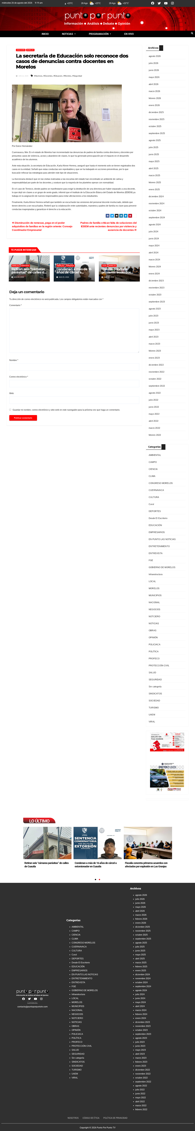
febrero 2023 (155, 351)
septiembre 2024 (157, 217)
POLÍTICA (154, 651)
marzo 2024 (154, 259)
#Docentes (47, 76)
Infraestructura (155, 574)
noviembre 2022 (156, 372)
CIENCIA (153, 469)
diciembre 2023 (156, 281)
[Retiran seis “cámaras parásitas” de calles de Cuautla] (97, 843)
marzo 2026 (154, 91)
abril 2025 (153, 168)
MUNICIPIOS (25, 265)
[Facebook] (152, 3)
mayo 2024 (154, 245)
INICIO (45, 33)
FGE (151, 560)
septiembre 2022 (157, 386)
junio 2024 (154, 238)
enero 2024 (154, 274)
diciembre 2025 (156, 112)
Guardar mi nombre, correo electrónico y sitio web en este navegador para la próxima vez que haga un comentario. (66, 410)
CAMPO (153, 462)
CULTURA (154, 497)
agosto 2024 (155, 224)
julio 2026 (153, 63)
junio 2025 (154, 154)
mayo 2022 (154, 414)
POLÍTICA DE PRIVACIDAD (115, 1118)
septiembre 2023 (157, 302)
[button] (68, 34)
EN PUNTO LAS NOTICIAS (162, 539)
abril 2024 (153, 252)
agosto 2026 (155, 56)
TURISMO (154, 708)
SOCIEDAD (154, 701)
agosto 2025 (155, 140)
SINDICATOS (155, 693)
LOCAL (104, 265)
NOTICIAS (67, 33)
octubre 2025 (155, 126)
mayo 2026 (154, 77)
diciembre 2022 (156, 365)
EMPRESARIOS (157, 532)
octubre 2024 (155, 210)
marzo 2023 (154, 344)
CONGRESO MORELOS (161, 483)
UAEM (152, 715)
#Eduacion (57, 76)
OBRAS (152, 630)
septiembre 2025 (157, 133)
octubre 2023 (155, 295)
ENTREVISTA (155, 553)
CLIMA (152, 476)
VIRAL (152, 722)
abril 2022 (153, 421)
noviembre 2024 (156, 203)
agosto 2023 (155, 309)
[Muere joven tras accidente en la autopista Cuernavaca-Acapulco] (47, 843)
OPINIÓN (153, 637)
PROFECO (154, 658)
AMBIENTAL (155, 455)
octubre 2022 (155, 379)
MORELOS (30, 50)
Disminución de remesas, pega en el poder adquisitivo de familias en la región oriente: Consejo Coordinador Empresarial (42, 226)
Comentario (15, 305)
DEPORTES (155, 511)
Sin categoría (155, 686)
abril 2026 (153, 84)
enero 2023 (154, 358)
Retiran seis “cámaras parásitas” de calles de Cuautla (28, 272)
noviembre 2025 (156, 119)
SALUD (152, 672)
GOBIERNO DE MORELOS (162, 567)
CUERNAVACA (156, 490)
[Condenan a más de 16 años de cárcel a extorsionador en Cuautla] (148, 843)
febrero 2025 (155, 182)
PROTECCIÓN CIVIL (159, 665)
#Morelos (67, 76)
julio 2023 (153, 316)
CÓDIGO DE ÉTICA (91, 1118)
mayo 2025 (154, 161)
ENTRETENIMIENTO (159, 546)
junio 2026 (154, 70)
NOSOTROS (73, 1118)
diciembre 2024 (156, 196)
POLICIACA (154, 644)
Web (11, 393)
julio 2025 (153, 147)
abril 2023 (153, 337)
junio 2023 (154, 323)
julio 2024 (153, 231)
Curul (151, 504)
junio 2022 (154, 407)
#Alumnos (38, 76)
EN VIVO (129, 33)
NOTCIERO (154, 616)
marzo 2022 (154, 428)
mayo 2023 (154, 330)
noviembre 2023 (156, 288)
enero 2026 (154, 105)
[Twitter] (159, 3)
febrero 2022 (155, 435)
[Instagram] (172, 3)
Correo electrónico (18, 377)
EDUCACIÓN (21, 50)
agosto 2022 (155, 393)
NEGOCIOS (154, 609)
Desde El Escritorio (158, 518)
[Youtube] (165, 3)
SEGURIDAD (155, 679)
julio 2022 (153, 400)
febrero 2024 (155, 267)
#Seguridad (77, 76)
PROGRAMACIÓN (99, 33)
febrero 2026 (155, 98)
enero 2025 (154, 189)
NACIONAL (154, 602)
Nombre (13, 360)
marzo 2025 (154, 175)
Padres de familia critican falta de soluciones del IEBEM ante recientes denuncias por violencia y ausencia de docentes (108, 226)
